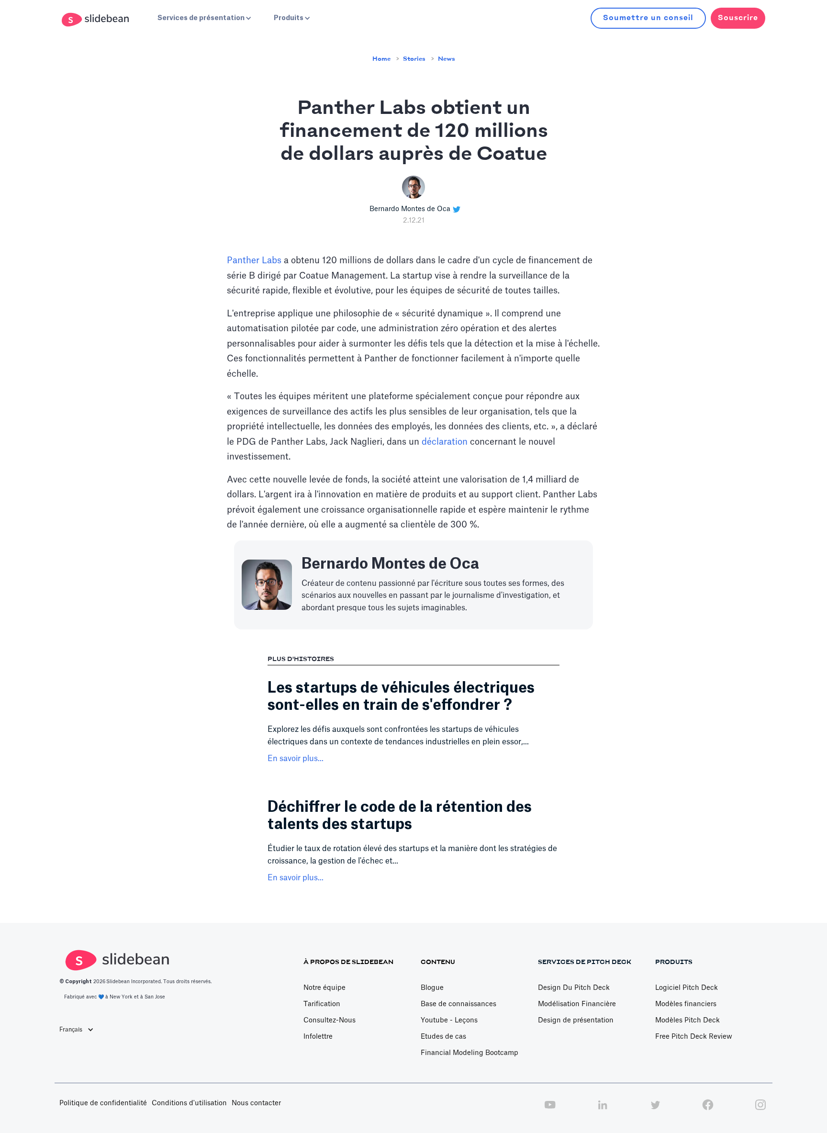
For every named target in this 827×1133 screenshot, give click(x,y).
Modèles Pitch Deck (687, 1020)
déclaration (445, 441)
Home (381, 59)
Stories (414, 59)
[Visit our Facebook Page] (708, 1110)
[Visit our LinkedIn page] (602, 1110)
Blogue (432, 988)
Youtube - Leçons (449, 1020)
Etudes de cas (443, 1036)
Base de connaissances (458, 1004)
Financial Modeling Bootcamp (469, 1053)
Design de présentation (576, 1020)
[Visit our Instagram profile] (760, 1110)
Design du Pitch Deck (574, 988)
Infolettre (318, 1036)
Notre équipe (324, 988)
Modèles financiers (685, 1004)
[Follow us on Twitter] (655, 1110)
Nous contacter (256, 1103)
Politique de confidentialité (103, 1103)
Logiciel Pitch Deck (686, 988)
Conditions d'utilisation (189, 1103)
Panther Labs (254, 260)
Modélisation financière (577, 1004)
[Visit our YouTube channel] (550, 1110)
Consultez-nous (329, 1020)
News (446, 59)
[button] (203, 18)
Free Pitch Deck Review (693, 1036)
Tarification (321, 1004)
